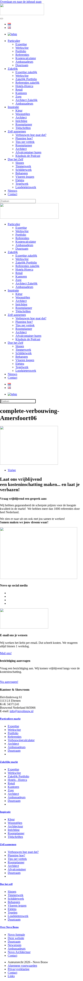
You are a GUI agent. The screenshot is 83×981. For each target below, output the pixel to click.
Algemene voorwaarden (22, 965)
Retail (19, 89)
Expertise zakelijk (26, 72)
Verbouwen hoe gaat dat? (30, 135)
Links (11, 976)
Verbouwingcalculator (21, 740)
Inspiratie (13, 107)
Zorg (18, 96)
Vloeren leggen (24, 176)
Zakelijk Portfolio (26, 79)
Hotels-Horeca (24, 86)
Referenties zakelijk (27, 82)
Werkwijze (22, 47)
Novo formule (16, 934)
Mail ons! (6, 653)
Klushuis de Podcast (27, 155)
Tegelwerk (21, 183)
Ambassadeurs (24, 61)
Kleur (18, 110)
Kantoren (21, 93)
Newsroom (14, 945)
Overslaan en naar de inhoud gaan (21, 1)
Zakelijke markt (9, 761)
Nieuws (12, 190)
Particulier (14, 40)
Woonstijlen (22, 114)
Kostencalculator (25, 58)
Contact (12, 194)
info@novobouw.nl (21, 711)
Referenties (22, 54)
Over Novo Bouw (9, 927)
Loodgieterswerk (25, 187)
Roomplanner (23, 124)
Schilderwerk (23, 169)
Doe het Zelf (15, 159)
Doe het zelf (6, 884)
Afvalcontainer (17, 869)
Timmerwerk (23, 166)
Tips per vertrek (25, 142)
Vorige (12, 470)
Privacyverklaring (18, 969)
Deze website (16, 938)
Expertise (21, 44)
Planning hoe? (24, 138)
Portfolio (20, 51)
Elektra (19, 180)
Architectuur (15, 826)
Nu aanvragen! (9, 682)
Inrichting (21, 121)
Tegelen (12, 912)
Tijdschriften (23, 128)
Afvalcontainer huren (28, 152)
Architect (21, 117)
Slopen (19, 162)
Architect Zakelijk (26, 100)
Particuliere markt (10, 718)
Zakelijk (13, 68)
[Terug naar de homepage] (22, 14)
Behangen (21, 173)
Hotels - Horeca (17, 780)
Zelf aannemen (17, 131)
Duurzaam (21, 65)
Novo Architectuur (19, 952)
